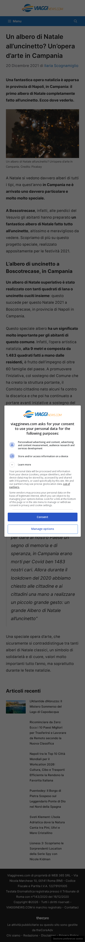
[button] (42, 464)
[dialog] (42, 471)
